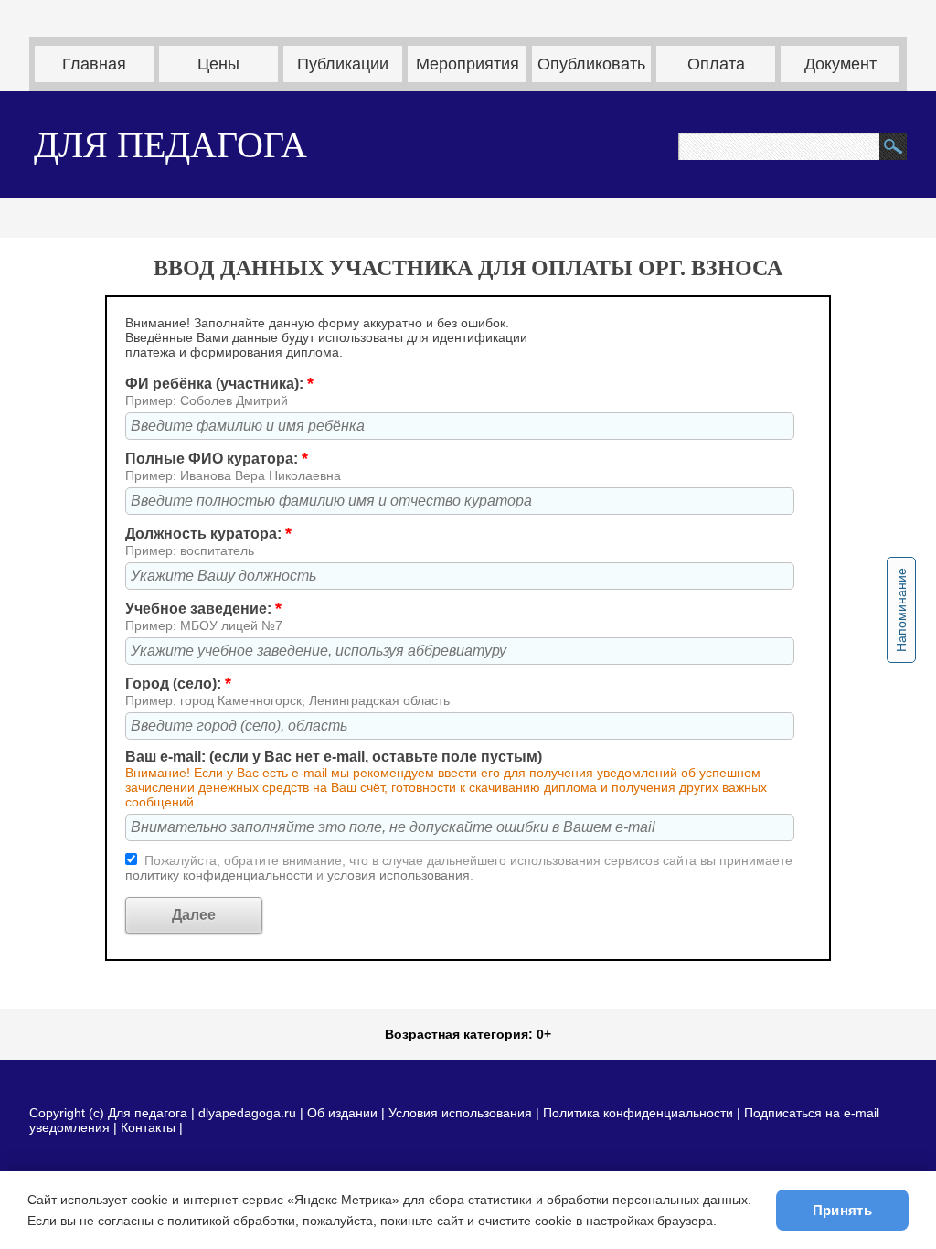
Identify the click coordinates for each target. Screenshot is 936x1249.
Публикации (342, 64)
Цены (218, 64)
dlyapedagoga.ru (249, 1112)
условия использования (398, 875)
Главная (94, 64)
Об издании (342, 1112)
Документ (840, 64)
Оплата (716, 64)
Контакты (148, 1127)
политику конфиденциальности (220, 875)
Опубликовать (591, 64)
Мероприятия (467, 64)
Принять (842, 1210)
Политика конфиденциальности (638, 1112)
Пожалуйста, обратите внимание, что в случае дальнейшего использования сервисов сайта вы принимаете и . (458, 867)
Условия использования (460, 1112)
